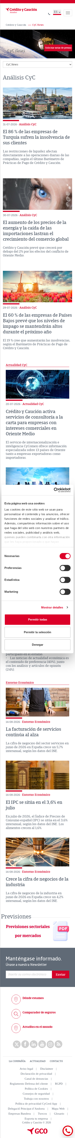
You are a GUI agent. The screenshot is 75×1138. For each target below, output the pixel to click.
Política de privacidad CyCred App (36, 1103)
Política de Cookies (36, 1088)
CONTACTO (56, 1061)
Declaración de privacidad (36, 1073)
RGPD (59, 1083)
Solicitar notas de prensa (58, 47)
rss (58, 1044)
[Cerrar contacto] (57, 1135)
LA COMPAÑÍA (17, 1061)
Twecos (42, 1113)
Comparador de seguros (39, 1012)
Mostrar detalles (52, 607)
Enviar (60, 975)
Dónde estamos (33, 998)
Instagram (50, 1044)
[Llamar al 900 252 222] (49, 13)
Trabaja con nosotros (36, 1098)
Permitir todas (37, 619)
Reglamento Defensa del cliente (29, 1083)
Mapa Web (58, 1108)
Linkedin (33, 1044)
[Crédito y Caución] (21, 10)
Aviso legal (26, 1068)
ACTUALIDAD (38, 1061)
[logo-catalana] (37, 1133)
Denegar (37, 644)
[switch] (65, 568)
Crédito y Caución (16, 25)
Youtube (42, 1044)
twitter (16, 1044)
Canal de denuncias (36, 1078)
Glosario (59, 1113)
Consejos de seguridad (36, 1093)
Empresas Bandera (19, 1113)
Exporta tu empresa (36, 1118)
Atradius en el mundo (37, 1027)
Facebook (25, 1044)
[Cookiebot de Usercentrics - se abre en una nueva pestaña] (54, 490)
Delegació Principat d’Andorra (26, 1108)
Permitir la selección (37, 632)
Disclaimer (46, 1068)
